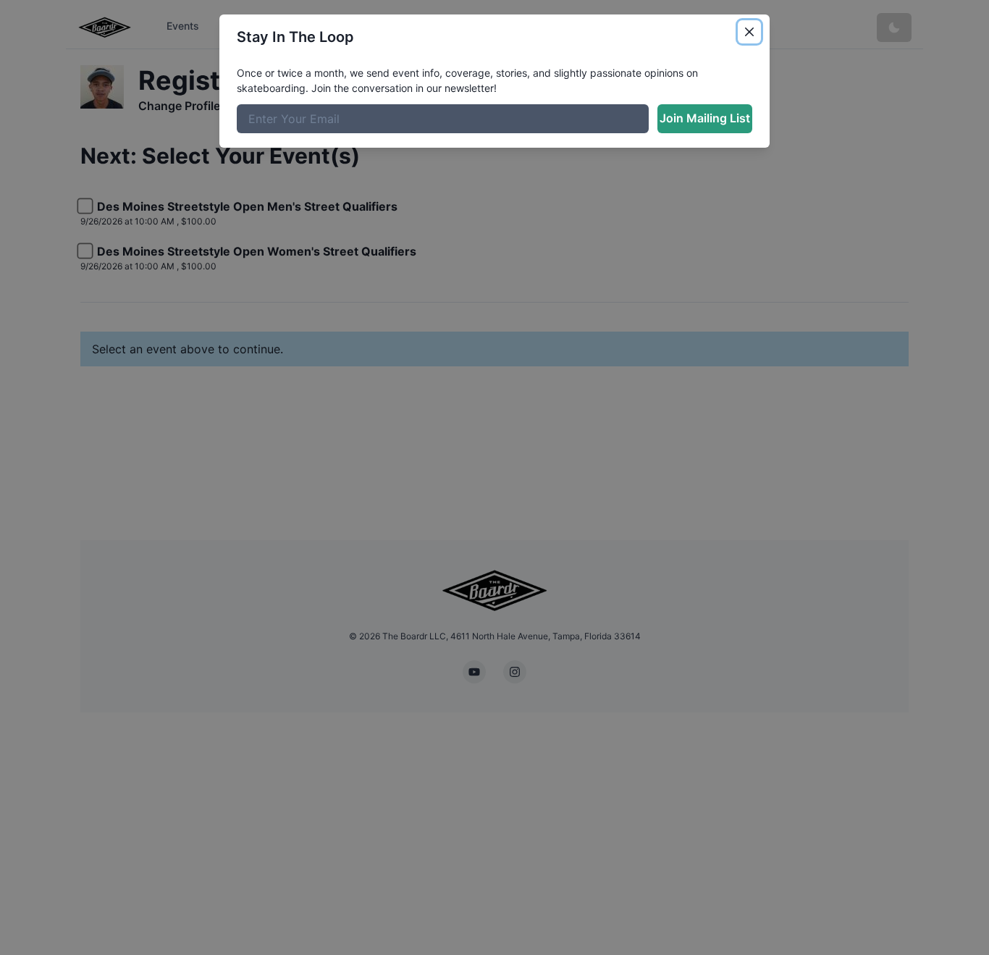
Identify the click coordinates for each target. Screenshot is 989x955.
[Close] (749, 31)
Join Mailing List (705, 118)
